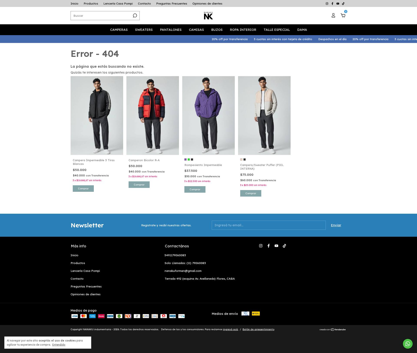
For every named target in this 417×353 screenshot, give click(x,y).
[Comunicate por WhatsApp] (408, 344)
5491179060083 (175, 255)
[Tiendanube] (332, 330)
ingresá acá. (230, 329)
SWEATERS (144, 30)
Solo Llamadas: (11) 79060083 (185, 263)
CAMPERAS (119, 30)
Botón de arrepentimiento (258, 329)
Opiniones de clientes (207, 3)
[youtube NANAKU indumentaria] (338, 3)
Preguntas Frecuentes (171, 3)
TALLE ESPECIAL (277, 30)
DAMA (302, 30)
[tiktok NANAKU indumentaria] (343, 3)
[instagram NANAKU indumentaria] (327, 3)
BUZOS (217, 30)
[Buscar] (135, 15)
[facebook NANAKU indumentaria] (333, 3)
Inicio (74, 3)
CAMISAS (196, 30)
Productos (91, 3)
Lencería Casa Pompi (118, 3)
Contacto (144, 3)
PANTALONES (171, 30)
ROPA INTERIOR (243, 30)
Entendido (58, 344)
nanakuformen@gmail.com (183, 271)
